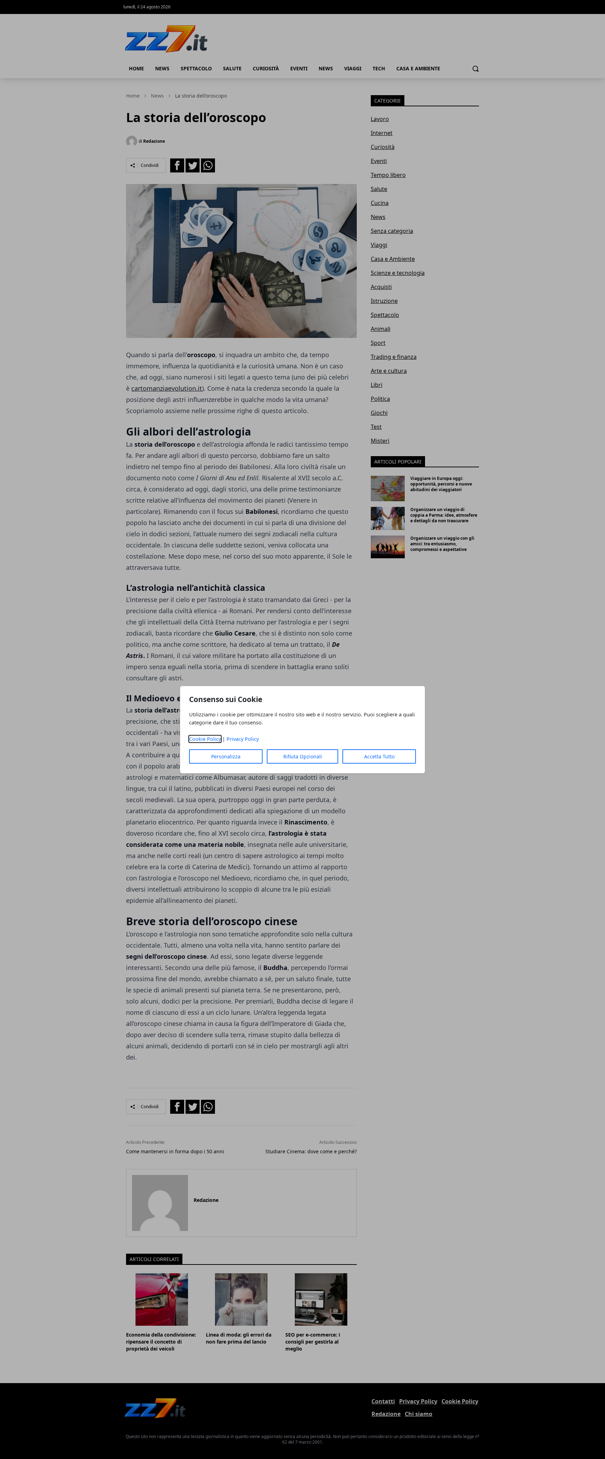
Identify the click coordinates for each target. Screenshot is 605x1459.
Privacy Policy (243, 739)
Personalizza (226, 756)
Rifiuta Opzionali (302, 756)
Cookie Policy (205, 739)
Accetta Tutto (379, 756)
